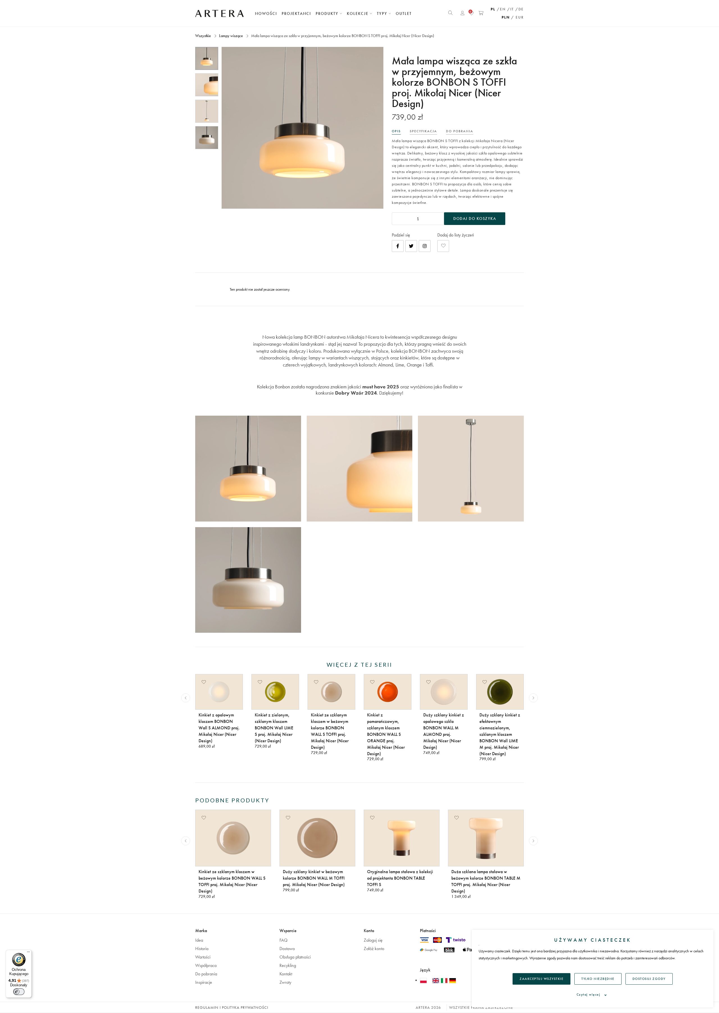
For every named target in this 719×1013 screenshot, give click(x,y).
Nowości (266, 13)
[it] (445, 980)
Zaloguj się (373, 940)
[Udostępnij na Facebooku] (398, 246)
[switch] (18, 991)
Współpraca (206, 965)
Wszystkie (203, 35)
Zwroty (285, 982)
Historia (201, 948)
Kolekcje (358, 13)
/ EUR (517, 17)
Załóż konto (374, 948)
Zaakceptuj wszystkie (541, 978)
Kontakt (285, 974)
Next (533, 697)
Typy (383, 13)
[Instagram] (425, 246)
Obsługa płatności (295, 957)
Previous (185, 697)
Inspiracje (203, 982)
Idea (199, 940)
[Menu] (28, 953)
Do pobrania (206, 974)
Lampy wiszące (231, 35)
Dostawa (287, 948)
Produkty (328, 13)
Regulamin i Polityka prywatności (231, 1007)
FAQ (283, 940)
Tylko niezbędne (598, 978)
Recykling (287, 965)
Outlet (404, 13)
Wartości (202, 957)
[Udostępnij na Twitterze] (411, 246)
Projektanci (296, 13)
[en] (436, 980)
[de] (452, 980)
